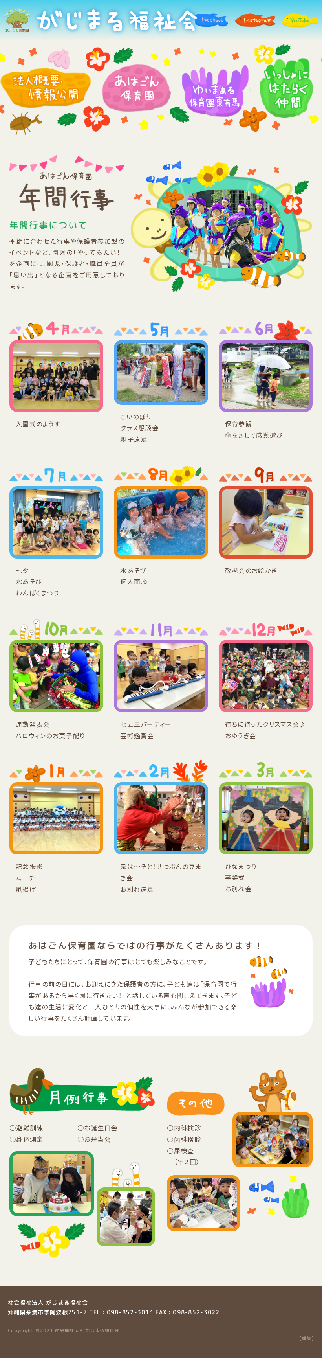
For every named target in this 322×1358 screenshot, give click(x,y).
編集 (307, 1338)
